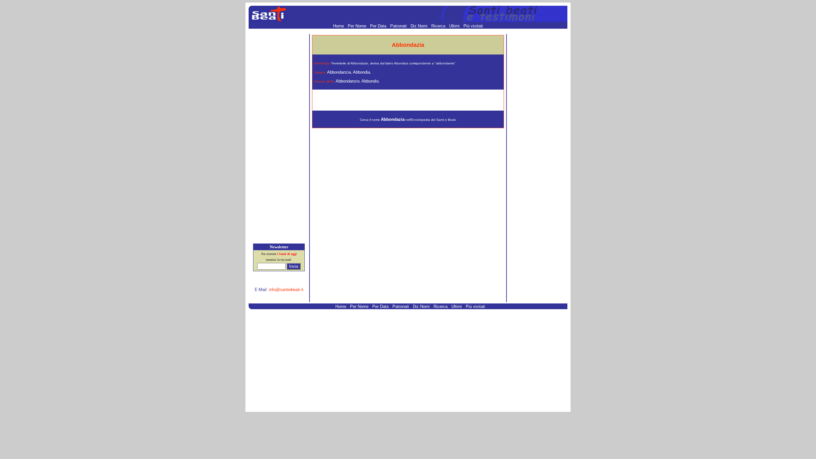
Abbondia (361, 72)
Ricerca (439, 26)
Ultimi (455, 26)
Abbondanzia (339, 72)
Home (339, 26)
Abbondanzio (348, 81)
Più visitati (473, 26)
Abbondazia (392, 119)
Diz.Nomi (420, 26)
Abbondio (370, 81)
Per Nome (358, 26)
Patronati (399, 26)
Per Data (379, 26)
